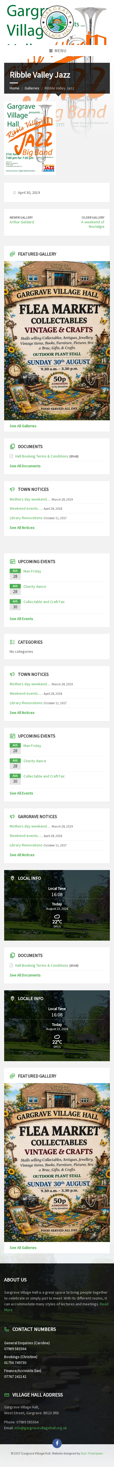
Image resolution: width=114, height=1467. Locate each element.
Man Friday (32, 571)
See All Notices (22, 527)
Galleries (32, 88)
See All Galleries (23, 425)
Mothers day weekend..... (30, 499)
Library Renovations (26, 517)
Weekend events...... (26, 508)
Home (14, 88)
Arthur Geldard (22, 221)
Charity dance (35, 586)
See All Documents (25, 465)
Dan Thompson (92, 1453)
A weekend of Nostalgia (92, 224)
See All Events (21, 618)
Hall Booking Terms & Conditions (41, 456)
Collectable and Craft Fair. (44, 601)
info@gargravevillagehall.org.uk (40, 1427)
